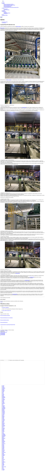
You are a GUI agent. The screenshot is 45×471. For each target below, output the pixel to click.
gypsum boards (15, 294)
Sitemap (6, 330)
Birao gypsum (18, 26)
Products (3, 3)
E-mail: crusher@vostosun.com (6, 310)
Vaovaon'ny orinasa (6, 9)
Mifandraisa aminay (5, 15)
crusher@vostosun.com (3, 332)
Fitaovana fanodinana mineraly (8, 5)
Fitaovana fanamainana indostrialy (8, 4)
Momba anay (4, 11)
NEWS (3, 8)
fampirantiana (4, 22)
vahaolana (3, 10)
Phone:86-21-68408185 (5, 307)
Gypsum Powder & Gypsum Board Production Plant (11, 7)
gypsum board (24, 107)
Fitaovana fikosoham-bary (7, 6)
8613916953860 (2, 333)
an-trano (3, 2)
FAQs (3, 14)
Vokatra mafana (2, 330)
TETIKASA (5, 13)
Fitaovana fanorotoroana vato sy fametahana (6, 317)
